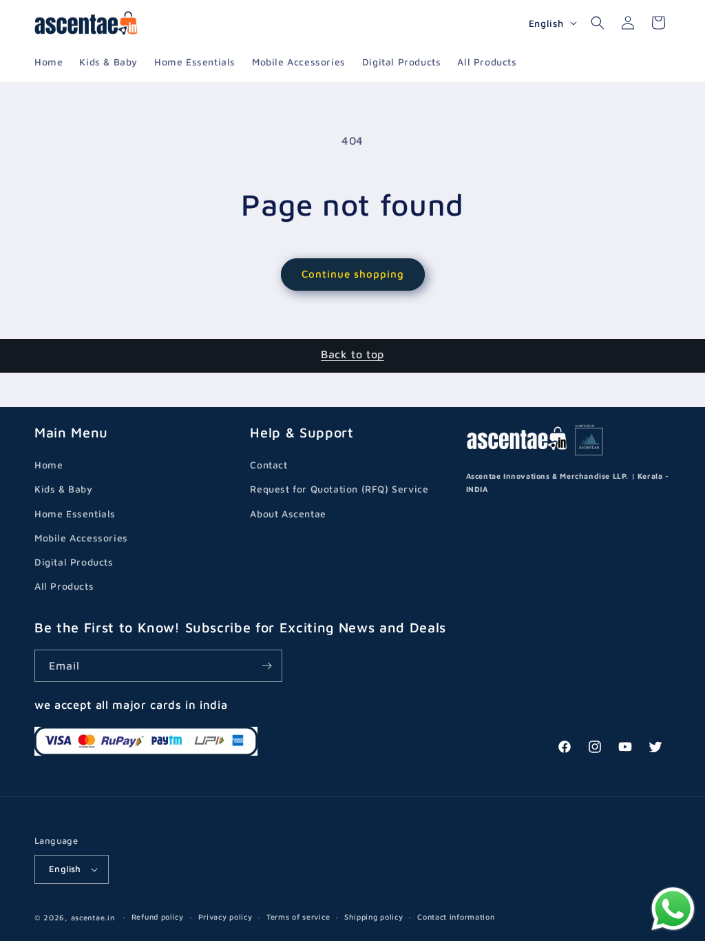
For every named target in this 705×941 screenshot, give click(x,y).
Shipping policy (373, 916)
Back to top (352, 354)
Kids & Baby (63, 489)
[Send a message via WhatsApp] (673, 909)
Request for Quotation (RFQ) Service (339, 489)
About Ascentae (288, 513)
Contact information (455, 916)
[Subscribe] (266, 666)
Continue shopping (353, 274)
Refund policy (157, 916)
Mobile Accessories (81, 538)
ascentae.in (93, 917)
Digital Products (74, 562)
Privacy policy (225, 916)
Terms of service (298, 916)
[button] (597, 23)
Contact (268, 464)
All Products (64, 586)
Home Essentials (75, 513)
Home (48, 464)
